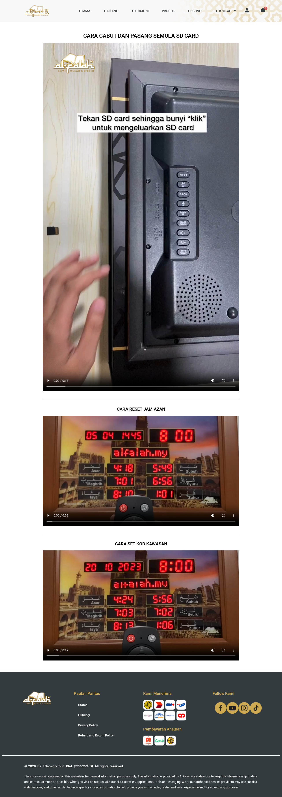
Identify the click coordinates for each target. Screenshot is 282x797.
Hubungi (195, 11)
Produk (168, 11)
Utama (84, 11)
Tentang (111, 11)
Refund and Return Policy (96, 735)
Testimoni (140, 11)
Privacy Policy (88, 725)
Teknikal (223, 11)
